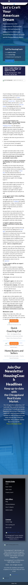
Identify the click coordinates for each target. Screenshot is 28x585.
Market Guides (9, 510)
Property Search (9, 492)
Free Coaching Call (10, 524)
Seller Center (9, 489)
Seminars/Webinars (10, 504)
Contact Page (9, 522)
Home (7, 484)
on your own (12, 101)
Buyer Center (9, 486)
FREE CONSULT (14, 320)
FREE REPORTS (14, 343)
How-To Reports (10, 507)
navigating (16, 201)
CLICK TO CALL (9, 60)
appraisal (7, 261)
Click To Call (8, 527)
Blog (7, 501)
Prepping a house (7, 125)
